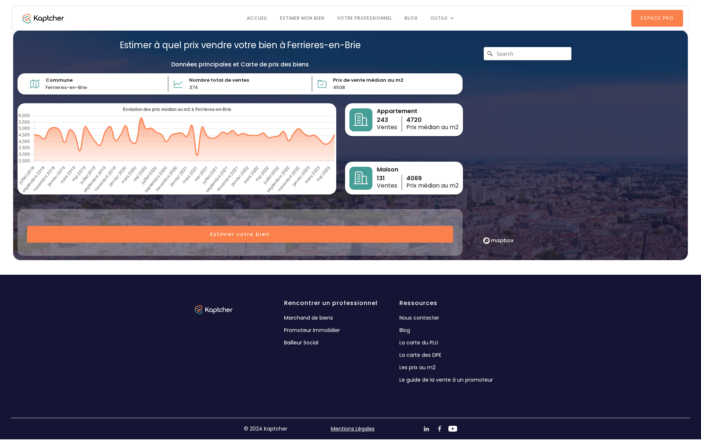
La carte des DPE (420, 355)
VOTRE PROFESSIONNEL (364, 18)
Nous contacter (419, 318)
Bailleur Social (301, 343)
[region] (577, 145)
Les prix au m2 (417, 367)
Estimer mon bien (302, 18)
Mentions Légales (353, 428)
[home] (42, 18)
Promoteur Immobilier (312, 330)
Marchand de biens (308, 318)
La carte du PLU (418, 343)
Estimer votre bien (240, 234)
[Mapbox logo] (498, 240)
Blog (411, 18)
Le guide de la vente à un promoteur (446, 380)
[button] (442, 18)
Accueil (257, 18)
